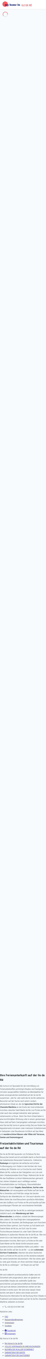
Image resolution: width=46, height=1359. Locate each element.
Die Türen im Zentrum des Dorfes (12, 827)
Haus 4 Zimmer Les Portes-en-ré (12, 396)
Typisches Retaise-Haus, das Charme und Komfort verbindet (22, 1009)
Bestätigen (41, 135)
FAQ (6, 1317)
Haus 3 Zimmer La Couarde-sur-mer (13, 862)
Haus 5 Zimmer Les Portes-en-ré (12, 575)
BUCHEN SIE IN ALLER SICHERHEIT (19, 1349)
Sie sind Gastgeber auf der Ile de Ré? (13, 1061)
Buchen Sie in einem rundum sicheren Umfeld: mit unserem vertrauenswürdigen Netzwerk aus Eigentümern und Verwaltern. (19, 147)
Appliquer (4, 64)
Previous (4, 381)
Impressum (9, 1323)
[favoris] (10, 384)
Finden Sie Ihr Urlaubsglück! (10, 1029)
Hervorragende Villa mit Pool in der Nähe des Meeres (20, 505)
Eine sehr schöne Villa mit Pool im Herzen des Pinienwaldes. (22, 973)
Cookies (8, 1326)
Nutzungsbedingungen (14, 1319)
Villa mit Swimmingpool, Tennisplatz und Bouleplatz (19, 645)
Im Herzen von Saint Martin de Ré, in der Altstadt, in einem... (22, 756)
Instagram (11, 1334)
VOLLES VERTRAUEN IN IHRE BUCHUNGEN (22, 1346)
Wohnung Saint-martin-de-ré (10, 792)
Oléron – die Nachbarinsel (10, 1056)
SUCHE (3, 55)
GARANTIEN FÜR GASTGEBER (17, 1355)
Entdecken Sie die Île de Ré (10, 1046)
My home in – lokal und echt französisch (15, 1051)
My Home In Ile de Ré (14, 1343)
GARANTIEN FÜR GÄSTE (15, 1352)
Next (11, 381)
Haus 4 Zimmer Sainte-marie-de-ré (13, 469)
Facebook (11, 1330)
